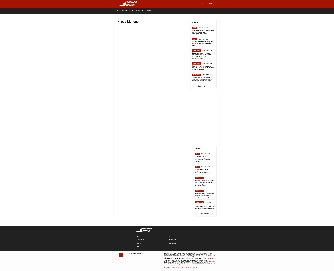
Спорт (139, 243)
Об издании (213, 4)
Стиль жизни (173, 243)
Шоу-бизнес (141, 247)
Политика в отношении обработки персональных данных (180, 267)
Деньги (139, 236)
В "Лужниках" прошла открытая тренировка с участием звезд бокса (202, 43)
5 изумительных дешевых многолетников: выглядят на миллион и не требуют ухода (202, 79)
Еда (170, 236)
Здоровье (140, 239)
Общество (172, 239)
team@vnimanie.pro (207, 258)
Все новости (202, 86)
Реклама (205, 4)
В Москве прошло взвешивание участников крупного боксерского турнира (203, 32)
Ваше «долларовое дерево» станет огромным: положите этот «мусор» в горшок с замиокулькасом (202, 55)
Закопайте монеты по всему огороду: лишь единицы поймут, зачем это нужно (203, 67)
